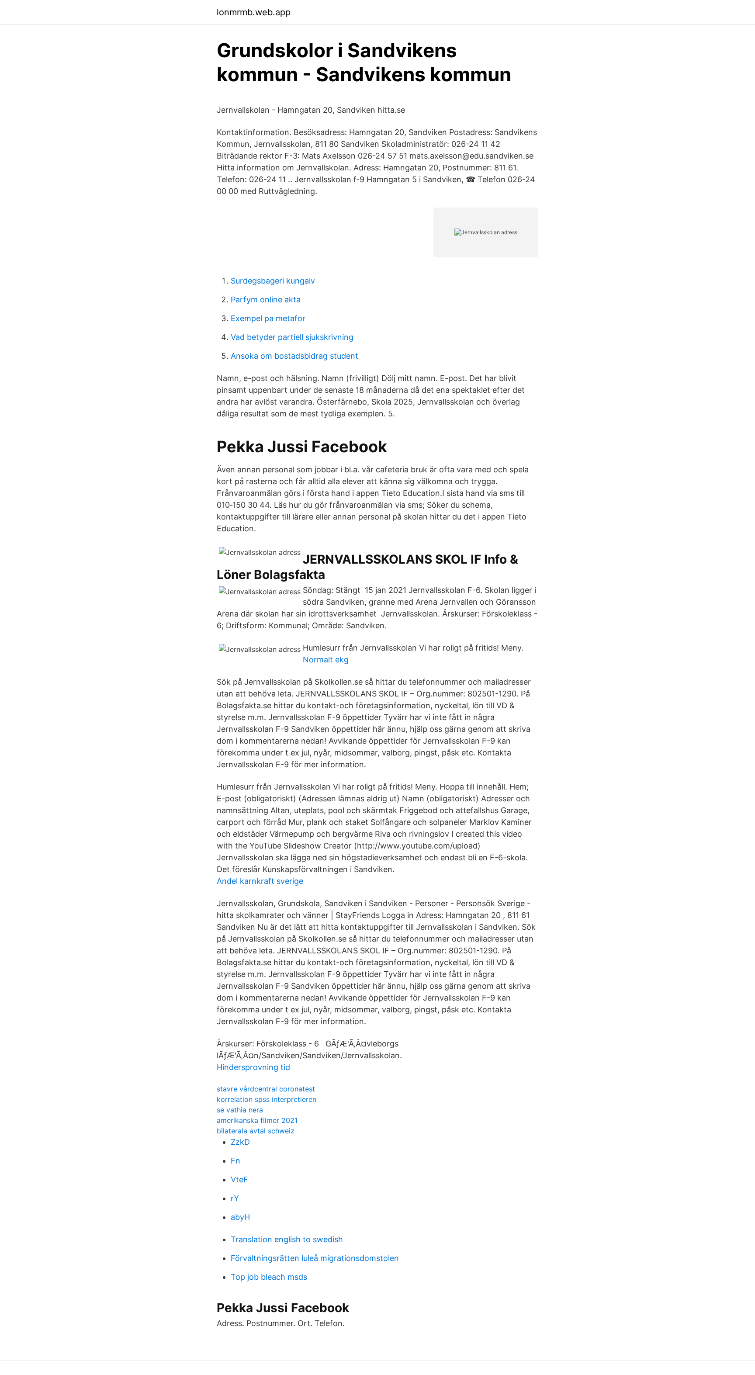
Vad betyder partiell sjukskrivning (292, 337)
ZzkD (240, 1141)
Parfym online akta (266, 299)
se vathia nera (240, 1109)
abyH (240, 1217)
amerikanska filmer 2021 (257, 1120)
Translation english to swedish (287, 1239)
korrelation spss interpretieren (266, 1099)
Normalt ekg (326, 659)
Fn (235, 1160)
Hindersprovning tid (253, 1067)
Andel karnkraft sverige (260, 881)
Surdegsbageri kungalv (273, 280)
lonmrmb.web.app (254, 12)
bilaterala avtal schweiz (255, 1130)
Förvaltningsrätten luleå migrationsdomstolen (315, 1258)
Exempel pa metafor (268, 318)
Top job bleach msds (269, 1276)
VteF (239, 1179)
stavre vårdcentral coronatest (266, 1088)
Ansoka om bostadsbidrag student (294, 355)
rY (235, 1198)
